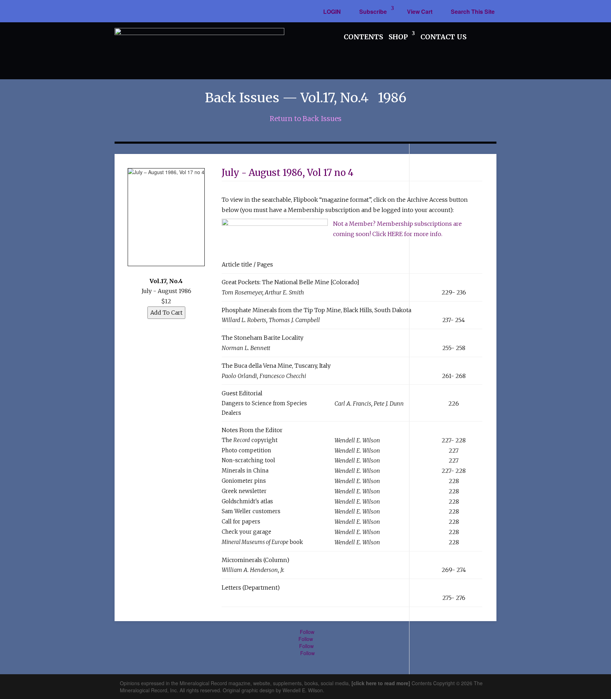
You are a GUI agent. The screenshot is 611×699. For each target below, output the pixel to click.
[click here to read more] (381, 683)
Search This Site (473, 11)
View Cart (419, 11)
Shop (398, 37)
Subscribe (373, 11)
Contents (363, 37)
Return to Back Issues (306, 118)
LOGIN (332, 11)
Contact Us (443, 37)
